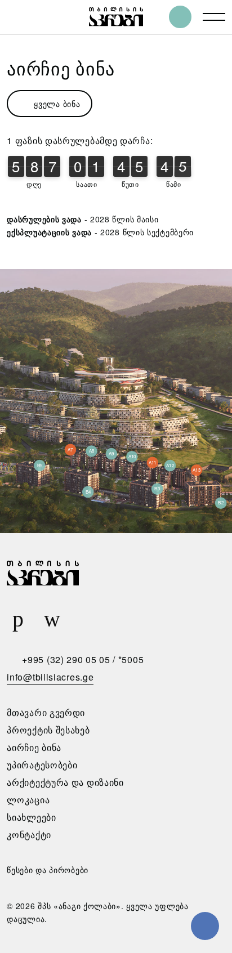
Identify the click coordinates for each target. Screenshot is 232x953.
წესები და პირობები (47, 869)
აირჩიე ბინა (34, 747)
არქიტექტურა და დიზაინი (65, 782)
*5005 (131, 659)
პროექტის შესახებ (48, 729)
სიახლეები (31, 817)
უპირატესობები (42, 764)
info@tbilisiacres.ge (50, 676)
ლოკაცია (28, 799)
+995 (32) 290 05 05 (66, 659)
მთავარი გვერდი (46, 712)
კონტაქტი (29, 834)
